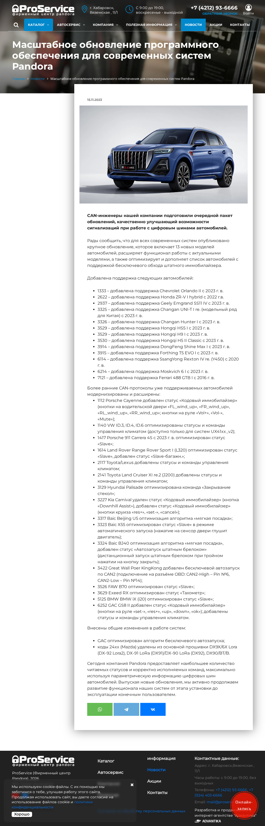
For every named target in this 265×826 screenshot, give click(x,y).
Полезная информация (149, 25)
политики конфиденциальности (52, 804)
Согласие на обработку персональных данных (141, 811)
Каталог (36, 25)
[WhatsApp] (100, 709)
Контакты (240, 25)
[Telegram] (126, 709)
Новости (193, 25)
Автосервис (68, 25)
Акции (216, 25)
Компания (103, 25)
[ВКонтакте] (153, 709)
